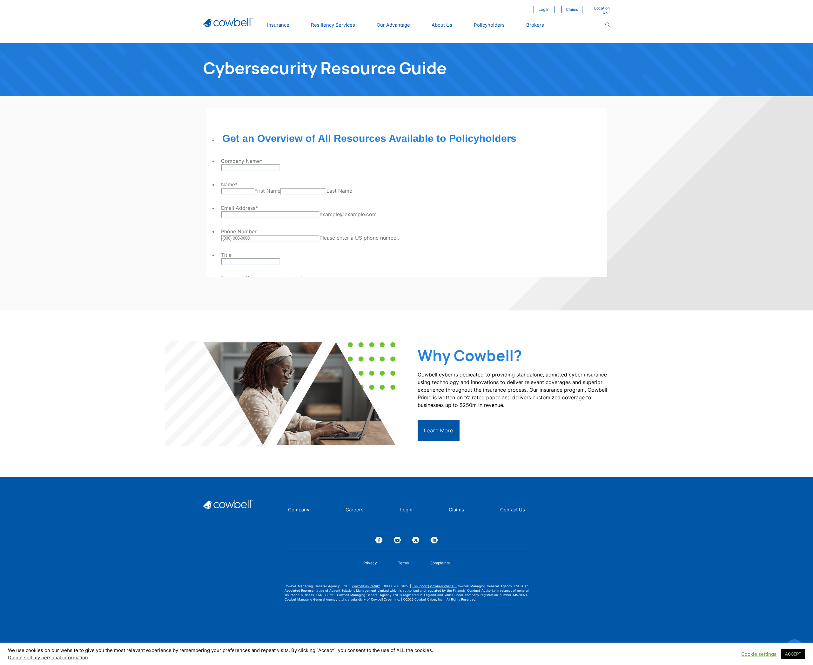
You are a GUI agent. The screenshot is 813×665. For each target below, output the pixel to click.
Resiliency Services (333, 25)
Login (406, 510)
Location (602, 8)
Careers (355, 510)
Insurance (278, 25)
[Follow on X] (416, 540)
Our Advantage (393, 25)
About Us (442, 25)
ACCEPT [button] (793, 653)
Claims (572, 9)
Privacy (370, 563)
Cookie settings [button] (758, 654)
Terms (403, 563)
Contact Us (512, 510)
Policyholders (489, 25)
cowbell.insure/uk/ (366, 586)
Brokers (535, 25)
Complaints (440, 563)
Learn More (438, 430)
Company (298, 510)
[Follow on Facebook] (379, 540)
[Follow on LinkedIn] (434, 540)
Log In (544, 9)
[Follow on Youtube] (397, 540)
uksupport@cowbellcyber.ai (433, 586)
